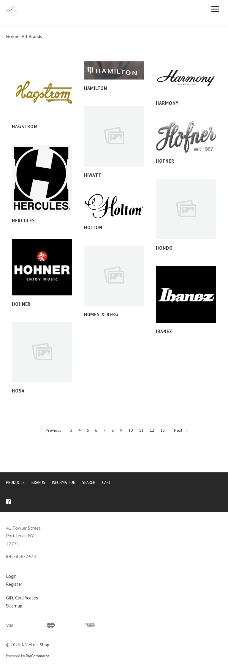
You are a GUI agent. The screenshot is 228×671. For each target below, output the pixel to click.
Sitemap (14, 606)
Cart (106, 482)
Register (14, 584)
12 (152, 430)
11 (141, 430)
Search (88, 482)
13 (162, 430)
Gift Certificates (22, 598)
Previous (53, 430)
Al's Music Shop (35, 645)
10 (130, 430)
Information (63, 482)
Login (11, 576)
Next (178, 430)
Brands (38, 482)
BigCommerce (37, 656)
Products (15, 482)
